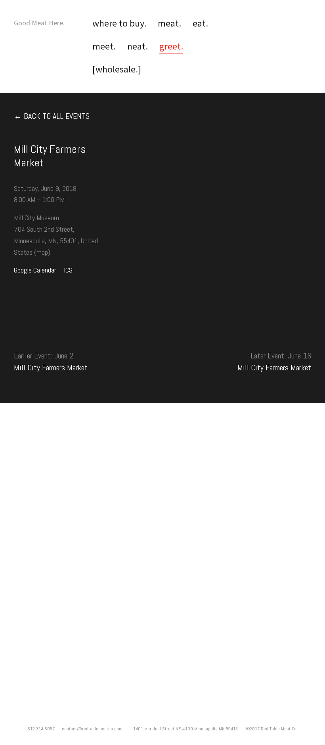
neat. (137, 46)
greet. (171, 46)
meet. (104, 46)
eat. (200, 23)
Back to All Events (57, 116)
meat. (169, 23)
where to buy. (119, 23)
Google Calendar (35, 269)
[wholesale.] (116, 69)
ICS (68, 269)
